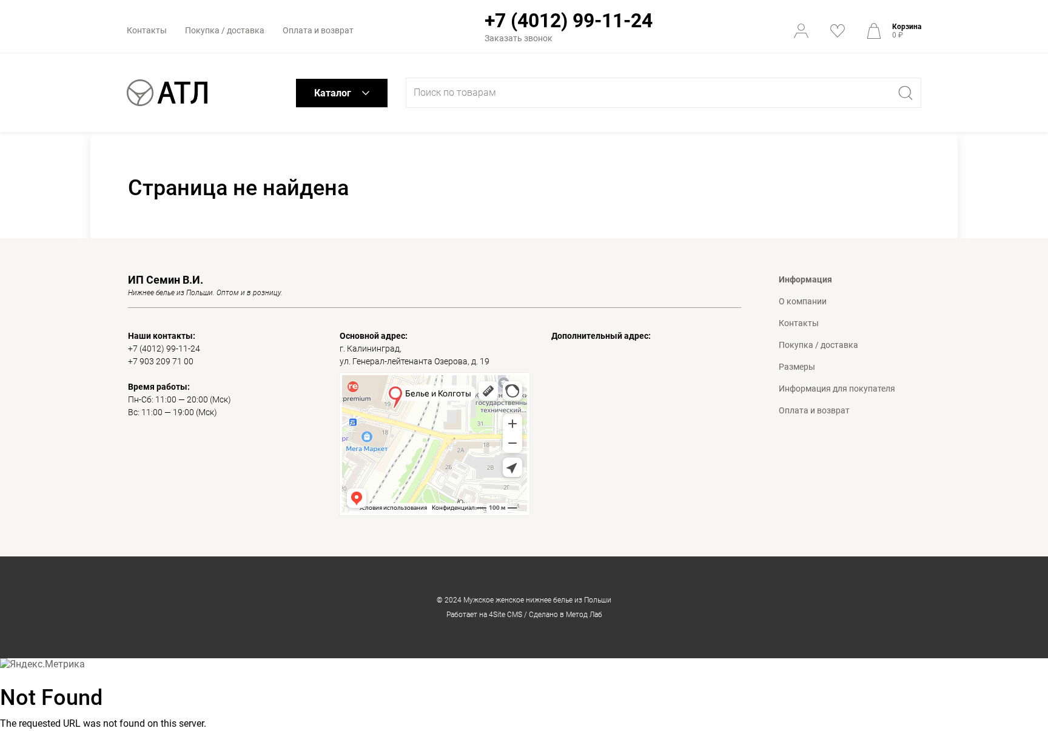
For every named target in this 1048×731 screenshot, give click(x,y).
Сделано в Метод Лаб (565, 614)
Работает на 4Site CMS (484, 614)
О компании (803, 301)
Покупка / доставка (224, 30)
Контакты (147, 30)
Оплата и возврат (318, 30)
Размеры (797, 367)
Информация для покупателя (837, 388)
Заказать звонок (519, 38)
